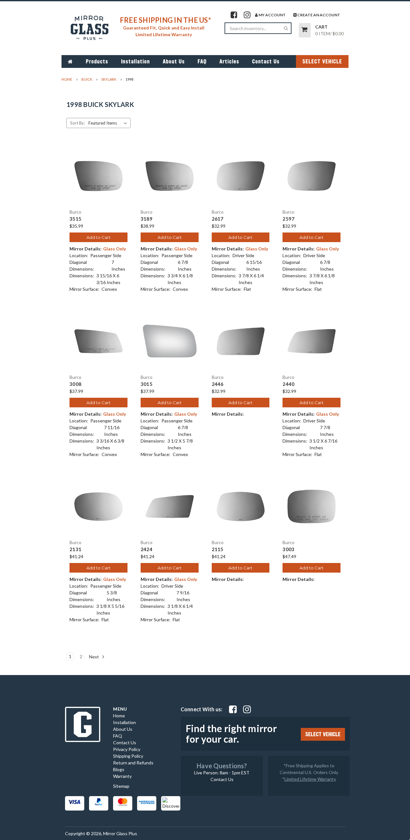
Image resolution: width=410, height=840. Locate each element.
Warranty (122, 776)
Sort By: (77, 123)
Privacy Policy (126, 749)
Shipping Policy (128, 756)
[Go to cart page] (304, 30)
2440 (288, 384)
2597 (288, 219)
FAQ (202, 61)
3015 (146, 384)
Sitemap (121, 786)
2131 (75, 549)
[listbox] (108, 123)
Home (119, 715)
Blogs (118, 769)
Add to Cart (98, 237)
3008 (75, 384)
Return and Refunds (133, 762)
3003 (288, 549)
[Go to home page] (70, 61)
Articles (229, 61)
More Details (98, 181)
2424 (146, 549)
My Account (272, 14)
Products (97, 61)
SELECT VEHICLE (322, 61)
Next (94, 656)
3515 (75, 219)
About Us (174, 61)
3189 (146, 219)
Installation (135, 61)
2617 (218, 219)
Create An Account (318, 14)
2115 (218, 549)
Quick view (98, 170)
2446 (218, 384)
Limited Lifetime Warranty (310, 779)
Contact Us (266, 61)
